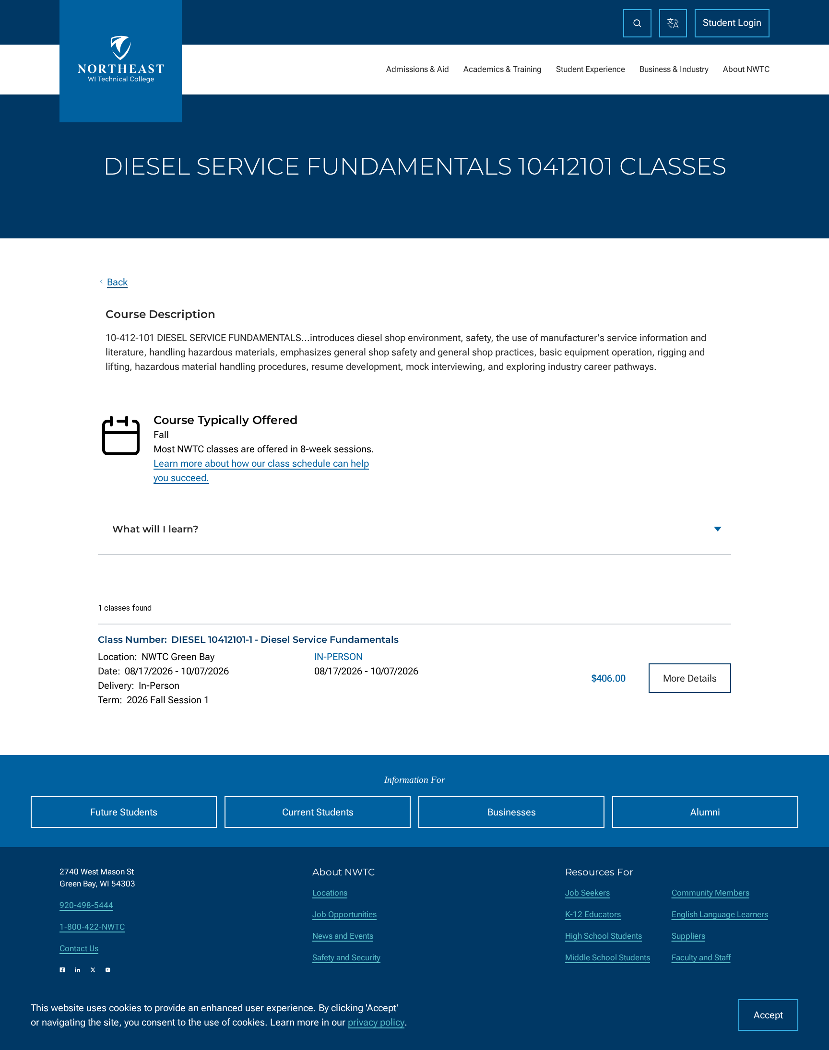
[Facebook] (62, 970)
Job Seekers (587, 892)
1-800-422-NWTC (92, 927)
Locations (329, 892)
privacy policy (376, 1022)
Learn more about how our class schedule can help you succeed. (261, 471)
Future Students (123, 812)
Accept (768, 1015)
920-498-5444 (86, 905)
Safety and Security (346, 957)
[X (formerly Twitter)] (93, 970)
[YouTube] (108, 970)
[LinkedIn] (78, 970)
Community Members (710, 892)
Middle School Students (607, 957)
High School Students (603, 936)
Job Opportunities (344, 914)
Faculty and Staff (701, 957)
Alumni (705, 812)
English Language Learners (720, 914)
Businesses (511, 812)
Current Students (318, 812)
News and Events (342, 936)
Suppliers (688, 936)
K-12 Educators (593, 914)
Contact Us (78, 948)
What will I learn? (155, 529)
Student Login (732, 22)
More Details (690, 678)
